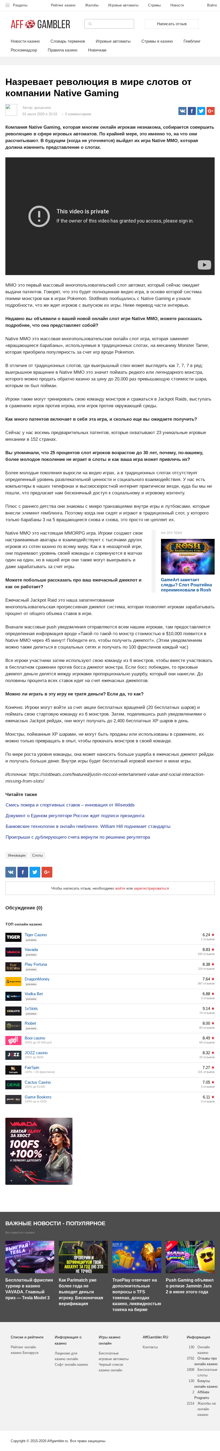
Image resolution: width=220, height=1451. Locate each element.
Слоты (37, 855)
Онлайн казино (203, 1350)
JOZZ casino (36, 1053)
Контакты (150, 1347)
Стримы (154, 5)
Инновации (16, 855)
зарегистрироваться (151, 888)
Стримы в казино (157, 41)
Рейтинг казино (63, 5)
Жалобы (91, 5)
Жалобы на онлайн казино (206, 1409)
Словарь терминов (67, 41)
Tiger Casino (36, 935)
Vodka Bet (34, 994)
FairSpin (32, 1067)
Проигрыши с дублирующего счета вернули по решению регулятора (78, 837)
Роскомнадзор (24, 50)
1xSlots (31, 1008)
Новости (177, 5)
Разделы (20, 5)
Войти (212, 5)
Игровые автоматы (123, 5)
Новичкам (97, 50)
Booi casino (35, 1038)
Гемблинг (192, 41)
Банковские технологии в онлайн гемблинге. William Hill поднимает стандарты (88, 826)
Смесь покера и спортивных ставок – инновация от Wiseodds (70, 805)
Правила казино (62, 50)
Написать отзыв (172, 23)
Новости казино (25, 41)
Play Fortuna (36, 964)
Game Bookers (38, 1097)
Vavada (31, 949)
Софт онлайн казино (71, 1365)
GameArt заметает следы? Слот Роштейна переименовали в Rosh (186, 585)
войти (120, 888)
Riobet (30, 1023)
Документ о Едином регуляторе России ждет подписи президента (75, 815)
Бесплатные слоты (207, 1372)
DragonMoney (37, 979)
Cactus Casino (38, 1082)
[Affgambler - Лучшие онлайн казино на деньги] (40, 24)
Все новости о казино (20, 1232)
